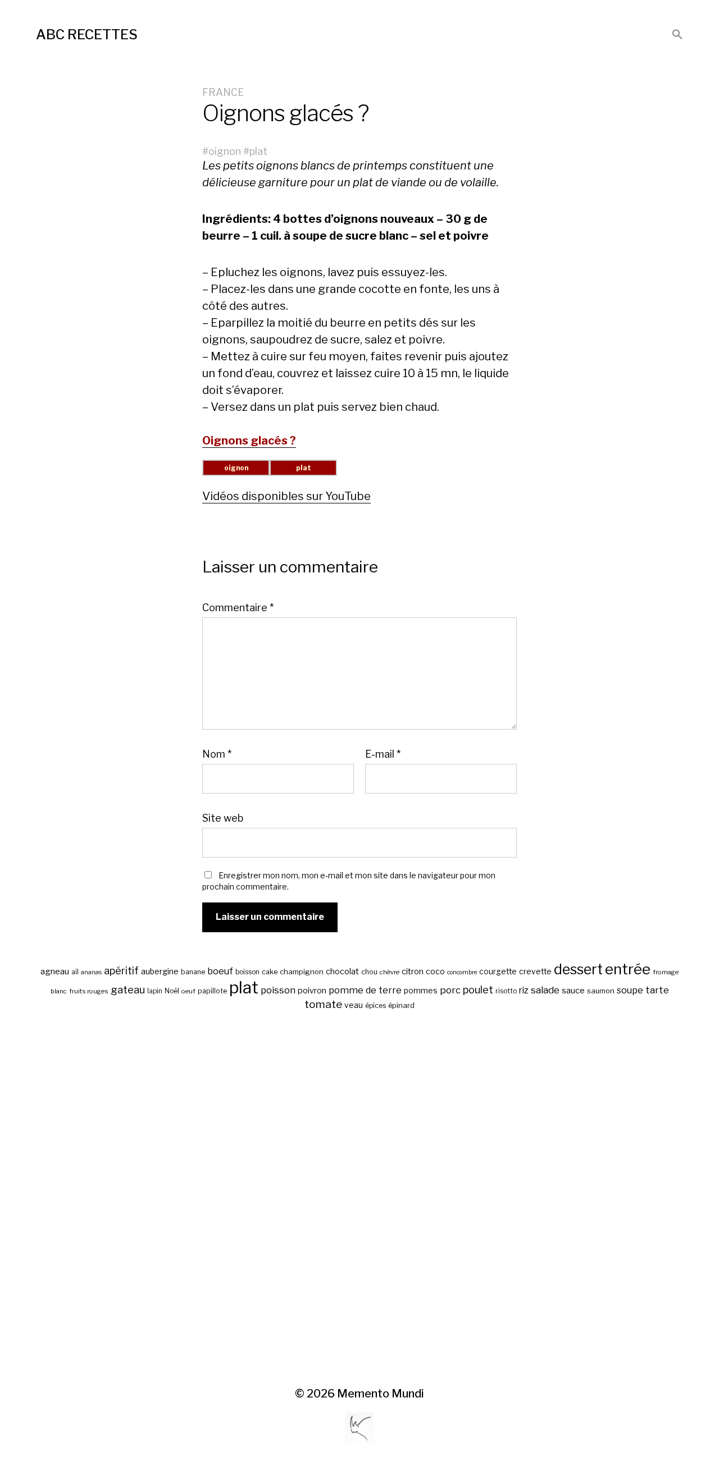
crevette (535, 971)
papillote (212, 991)
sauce (573, 991)
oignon (224, 151)
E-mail (383, 754)
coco (435, 971)
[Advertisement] (359, 1199)
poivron (312, 991)
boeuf (220, 971)
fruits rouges (88, 991)
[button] (677, 35)
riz (524, 990)
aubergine (160, 971)
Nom (216, 754)
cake (269, 972)
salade (545, 990)
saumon (601, 991)
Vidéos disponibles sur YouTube (286, 496)
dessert (578, 969)
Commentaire (238, 608)
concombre (462, 972)
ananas (91, 972)
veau (353, 1005)
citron (413, 971)
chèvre (389, 972)
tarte (657, 990)
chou (369, 972)
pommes (421, 990)
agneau (54, 971)
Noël (172, 991)
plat (258, 151)
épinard (401, 1005)
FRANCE (223, 92)
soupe (630, 990)
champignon (302, 972)
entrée (627, 969)
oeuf (188, 991)
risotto (506, 991)
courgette (498, 971)
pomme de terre (365, 990)
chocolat (342, 971)
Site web (222, 817)
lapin (154, 991)
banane (193, 972)
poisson (278, 990)
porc (450, 990)
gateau (128, 989)
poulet (478, 990)
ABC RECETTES (87, 34)
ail (75, 972)
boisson (247, 972)
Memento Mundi (380, 1393)
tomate (323, 1004)
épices (375, 1006)
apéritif (121, 971)
